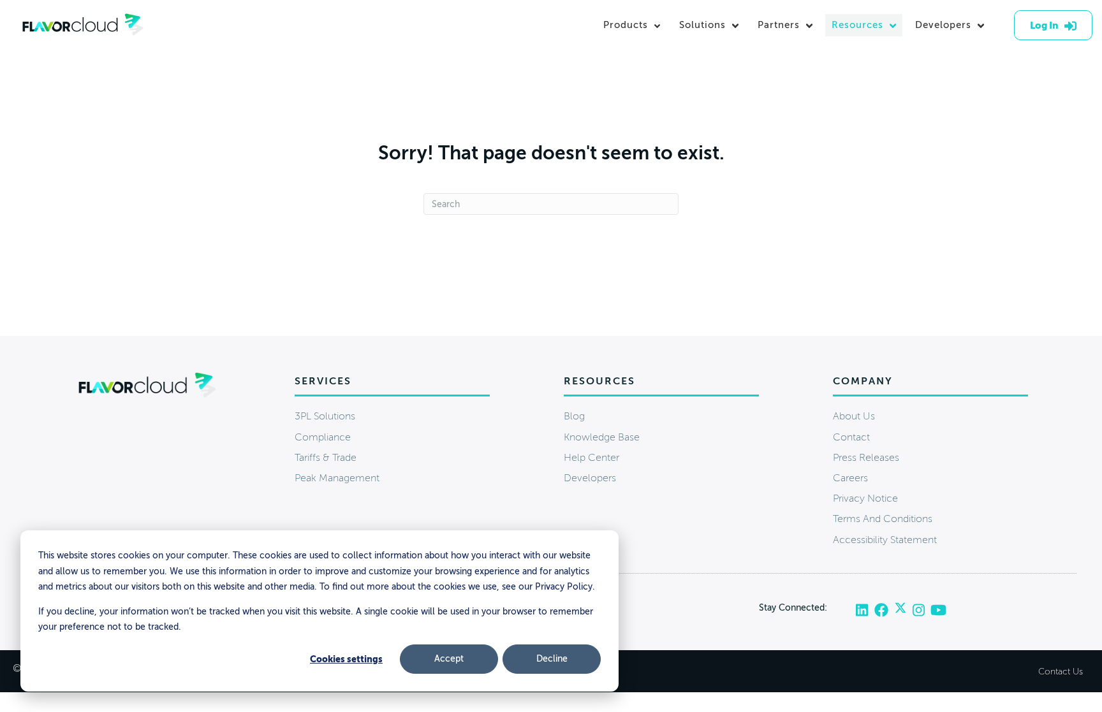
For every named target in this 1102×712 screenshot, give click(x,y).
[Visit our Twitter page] (903, 610)
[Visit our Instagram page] (921, 610)
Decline (552, 659)
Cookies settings (346, 659)
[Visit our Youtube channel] (938, 610)
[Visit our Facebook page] (884, 610)
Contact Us (1060, 671)
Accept (449, 659)
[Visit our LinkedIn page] (865, 610)
